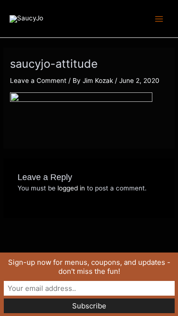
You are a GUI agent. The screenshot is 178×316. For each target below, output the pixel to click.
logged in (71, 188)
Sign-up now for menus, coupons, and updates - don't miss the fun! (89, 267)
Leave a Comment (38, 80)
